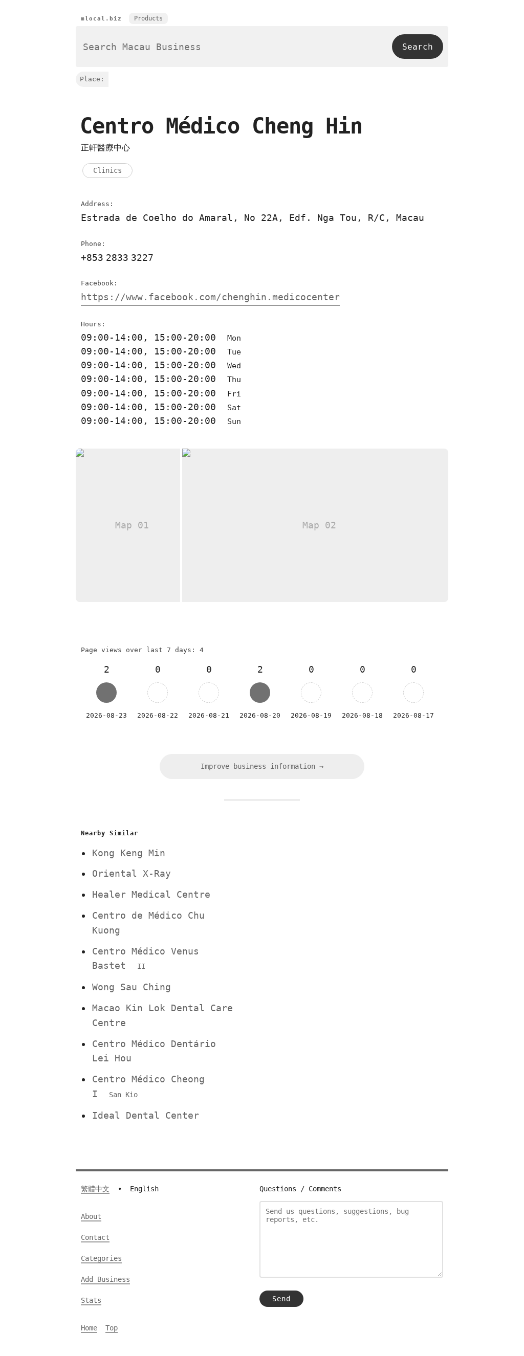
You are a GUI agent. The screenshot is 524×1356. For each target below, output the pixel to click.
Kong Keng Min (128, 853)
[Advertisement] (345, 897)
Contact (95, 1237)
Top (111, 1328)
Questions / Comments (300, 1189)
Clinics (107, 170)
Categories (101, 1258)
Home (89, 1328)
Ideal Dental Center (145, 1115)
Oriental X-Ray (131, 873)
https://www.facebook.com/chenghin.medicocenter (210, 297)
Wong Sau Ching (131, 987)
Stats (91, 1300)
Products (148, 18)
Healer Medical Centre (151, 894)
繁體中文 (95, 1189)
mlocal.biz (101, 18)
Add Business (105, 1279)
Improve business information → (262, 766)
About (91, 1216)
